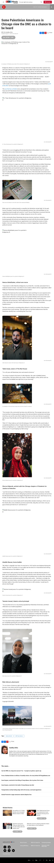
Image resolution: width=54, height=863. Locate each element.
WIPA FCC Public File (35, 845)
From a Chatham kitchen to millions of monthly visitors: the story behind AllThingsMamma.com (25, 775)
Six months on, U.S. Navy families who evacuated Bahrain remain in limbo (19, 812)
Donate (48, 2)
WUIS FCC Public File (35, 842)
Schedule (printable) (46, 842)
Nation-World (9, 736)
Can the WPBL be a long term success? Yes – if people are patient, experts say (21, 771)
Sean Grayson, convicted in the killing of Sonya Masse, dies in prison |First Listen (22, 780)
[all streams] (52, 7)
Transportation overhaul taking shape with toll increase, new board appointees (21, 790)
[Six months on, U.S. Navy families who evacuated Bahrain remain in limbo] (7, 813)
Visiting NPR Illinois (24, 845)
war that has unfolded (11, 89)
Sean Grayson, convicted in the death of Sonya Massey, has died (17, 785)
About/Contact (23, 842)
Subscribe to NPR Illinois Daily (45, 846)
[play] (4, 7)
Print (50, 32)
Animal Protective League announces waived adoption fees (16, 794)
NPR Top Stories (19, 736)
